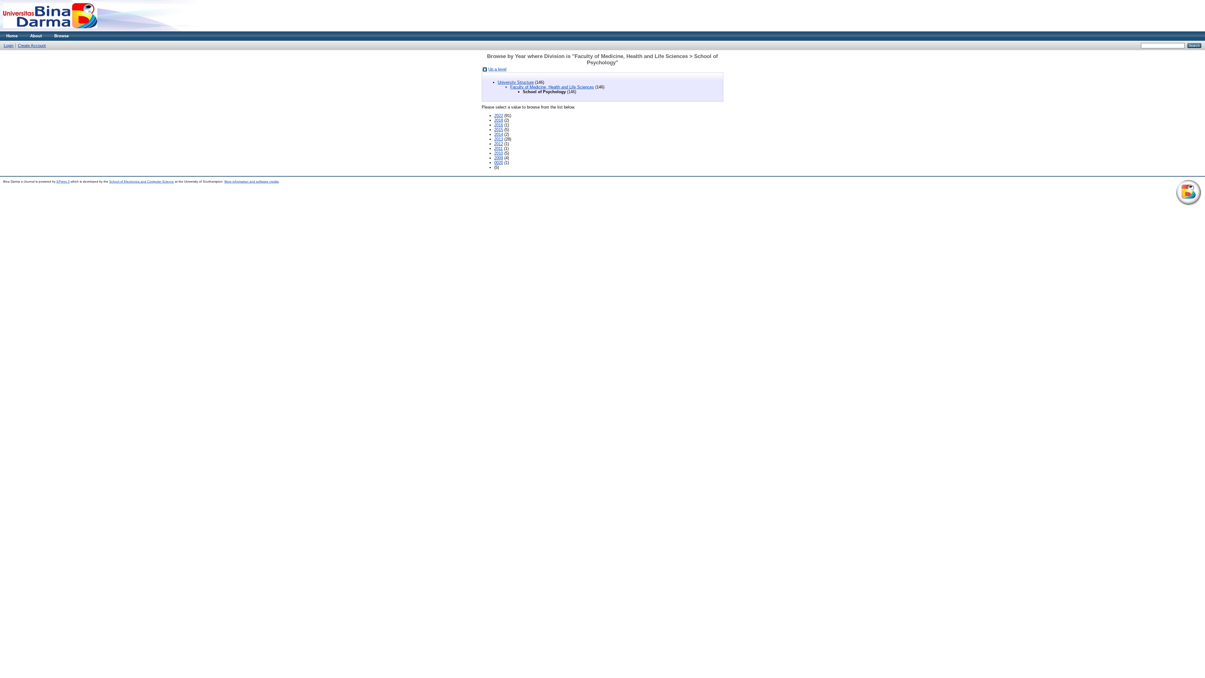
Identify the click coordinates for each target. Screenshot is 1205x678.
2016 (498, 125)
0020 (498, 162)
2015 (498, 129)
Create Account (32, 45)
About (36, 36)
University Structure (516, 82)
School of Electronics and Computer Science (141, 181)
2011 (498, 148)
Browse (61, 36)
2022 (498, 115)
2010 (498, 153)
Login (8, 45)
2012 (498, 143)
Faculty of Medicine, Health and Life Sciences (552, 87)
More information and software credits (251, 181)
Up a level (497, 69)
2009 (498, 158)
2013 (498, 139)
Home (12, 36)
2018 (498, 120)
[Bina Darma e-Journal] (50, 30)
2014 (498, 134)
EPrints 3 (63, 181)
